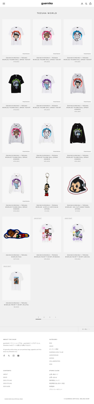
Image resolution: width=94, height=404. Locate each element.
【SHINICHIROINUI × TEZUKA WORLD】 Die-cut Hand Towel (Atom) (77, 207)
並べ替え (85, 329)
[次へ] (55, 317)
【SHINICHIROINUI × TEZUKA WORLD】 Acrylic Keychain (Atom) (47, 207)
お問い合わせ (53, 377)
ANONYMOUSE (53, 355)
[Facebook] (4, 356)
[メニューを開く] (4, 3)
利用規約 (51, 386)
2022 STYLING (7, 380)
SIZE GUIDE (6, 386)
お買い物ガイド (53, 374)
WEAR (51, 346)
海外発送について (54, 380)
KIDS (50, 364)
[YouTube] (18, 356)
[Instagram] (14, 356)
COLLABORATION (54, 361)
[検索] (86, 4)
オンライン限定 (53, 349)
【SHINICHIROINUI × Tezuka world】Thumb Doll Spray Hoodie (77, 107)
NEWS (5, 377)
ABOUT (5, 374)
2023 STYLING (7, 383)
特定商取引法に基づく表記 (57, 383)
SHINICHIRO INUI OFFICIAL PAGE (14, 399)
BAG (50, 343)
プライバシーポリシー (55, 389)
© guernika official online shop (76, 398)
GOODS (51, 358)
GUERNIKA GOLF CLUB (56, 352)
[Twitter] (9, 356)
